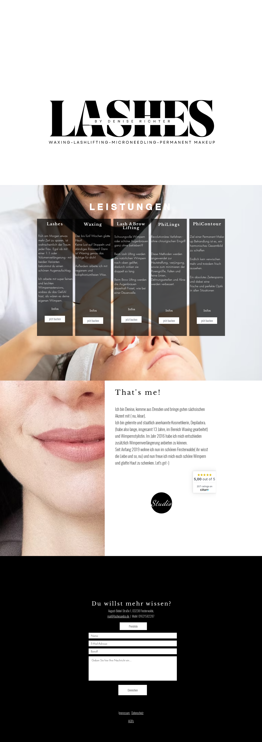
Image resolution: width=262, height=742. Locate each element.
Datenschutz (137, 713)
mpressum (124, 713)
